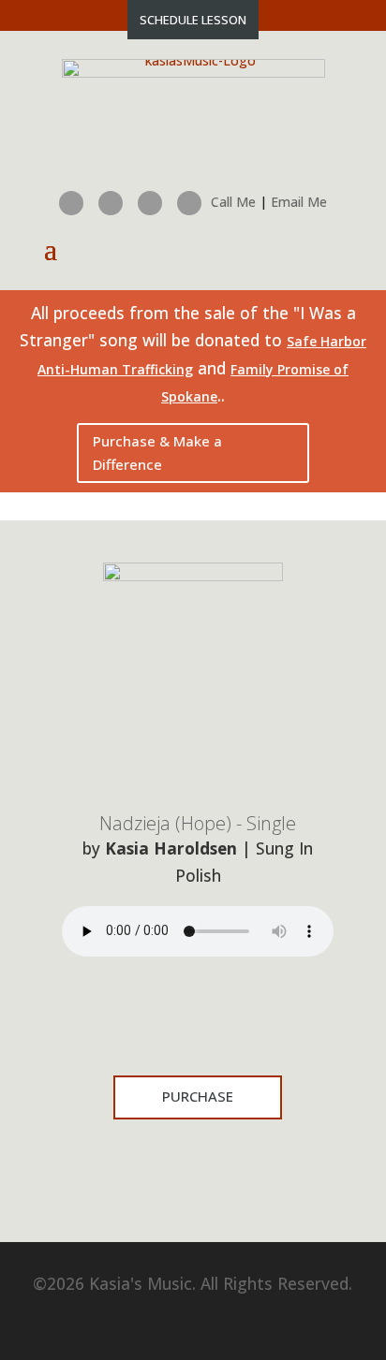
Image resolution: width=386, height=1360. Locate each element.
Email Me (299, 202)
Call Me (233, 202)
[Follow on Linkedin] (150, 203)
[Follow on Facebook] (71, 203)
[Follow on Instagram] (110, 203)
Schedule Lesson (193, 19)
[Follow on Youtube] (189, 203)
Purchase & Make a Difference (157, 453)
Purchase (197, 1096)
